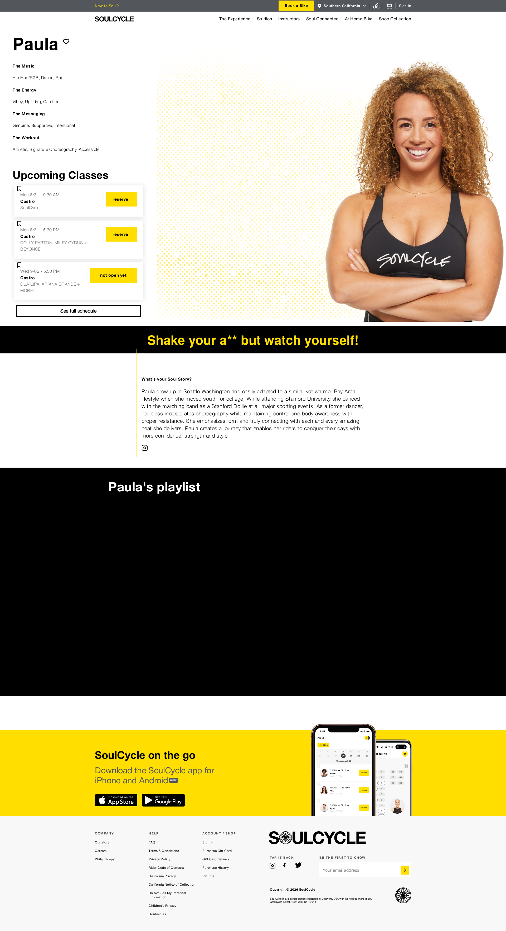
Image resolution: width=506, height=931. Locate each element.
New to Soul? (107, 6)
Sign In (207, 842)
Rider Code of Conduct (166, 868)
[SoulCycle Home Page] (114, 19)
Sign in (405, 5)
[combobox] (296, 6)
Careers (101, 851)
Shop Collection (395, 18)
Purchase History (215, 868)
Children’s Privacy (162, 906)
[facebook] (285, 865)
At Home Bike (359, 18)
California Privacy (162, 876)
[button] (342, 6)
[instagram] (272, 865)
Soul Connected (322, 18)
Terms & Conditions (164, 851)
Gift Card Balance (216, 859)
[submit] (66, 41)
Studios (264, 18)
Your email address (341, 870)
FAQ (152, 842)
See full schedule (78, 311)
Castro (27, 201)
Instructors (289, 18)
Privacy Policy (159, 859)
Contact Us (157, 914)
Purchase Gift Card (217, 851)
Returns (208, 876)
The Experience (235, 18)
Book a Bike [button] (296, 5)
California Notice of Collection (172, 884)
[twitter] (298, 865)
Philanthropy (105, 859)
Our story (102, 842)
